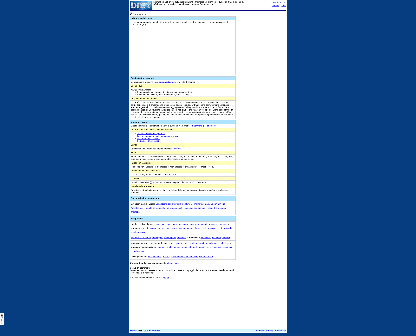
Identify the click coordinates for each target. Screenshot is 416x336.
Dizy (132, 330)
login (166, 277)
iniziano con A (154, 256)
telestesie (225, 243)
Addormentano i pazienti (148, 138)
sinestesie (227, 247)
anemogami (157, 237)
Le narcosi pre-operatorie (149, 141)
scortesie (203, 243)
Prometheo (154, 330)
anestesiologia (193, 228)
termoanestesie (203, 247)
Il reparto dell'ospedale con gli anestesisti (163, 208)
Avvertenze (280, 330)
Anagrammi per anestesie (203, 126)
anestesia (177, 148)
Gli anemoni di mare (199, 204)
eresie (172, 243)
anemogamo (170, 237)
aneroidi (213, 224)
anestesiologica (208, 228)
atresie (179, 243)
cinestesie (216, 247)
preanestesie (160, 247)
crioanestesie (188, 247)
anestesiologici (138, 232)
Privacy (2, 320)
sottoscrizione (172, 263)
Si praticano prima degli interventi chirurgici (157, 136)
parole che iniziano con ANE (184, 256)
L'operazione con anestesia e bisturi (172, 204)
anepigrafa (161, 224)
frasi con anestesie (163, 82)
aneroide (204, 224)
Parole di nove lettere (141, 237)
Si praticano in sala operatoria (151, 133)
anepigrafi (183, 224)
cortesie (194, 243)
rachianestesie (174, 247)
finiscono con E (206, 256)
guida (283, 5)
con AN (166, 256)
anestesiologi (178, 228)
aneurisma (205, 237)
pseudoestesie (137, 251)
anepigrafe (172, 224)
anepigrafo (194, 224)
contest (275, 5)
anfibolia (226, 237)
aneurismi (216, 237)
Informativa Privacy (264, 330)
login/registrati (279, 2)
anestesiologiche (225, 228)
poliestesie (214, 243)
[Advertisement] (261, 61)
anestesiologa (149, 228)
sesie (186, 243)
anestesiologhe (164, 228)
